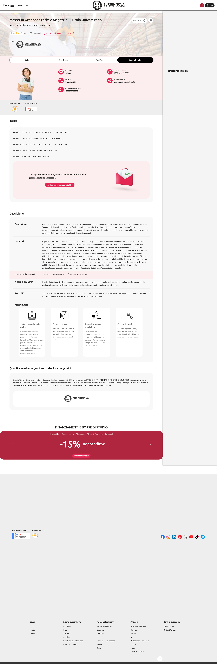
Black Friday (169, 626)
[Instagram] (168, 537)
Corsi (32, 626)
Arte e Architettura (104, 626)
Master (32, 630)
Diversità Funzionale (95, 434)
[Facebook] (163, 537)
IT (97, 637)
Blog (65, 630)
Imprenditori (55, 434)
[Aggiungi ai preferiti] (150, 20)
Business (100, 630)
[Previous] (12, 444)
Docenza (100, 633)
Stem (99, 648)
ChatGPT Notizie (137, 652)
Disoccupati (80, 434)
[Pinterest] (180, 537)
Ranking (66, 637)
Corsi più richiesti (70, 644)
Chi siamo (67, 626)
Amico (71, 434)
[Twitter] (186, 537)
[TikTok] (197, 537)
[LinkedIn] (174, 537)
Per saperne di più (81, 456)
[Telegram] (203, 537)
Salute (99, 644)
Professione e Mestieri (106, 641)
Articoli (66, 633)
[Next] (150, 444)
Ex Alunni (109, 434)
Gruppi (64, 434)
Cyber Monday (170, 630)
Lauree (32, 633)
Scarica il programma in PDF (60, 33)
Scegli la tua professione (73, 641)
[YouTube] (191, 537)
